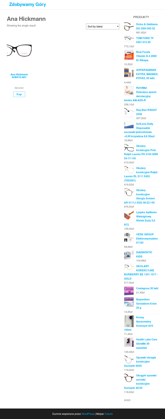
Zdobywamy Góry (27, 4)
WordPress (88, 414)
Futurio (109, 414)
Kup (19, 94)
